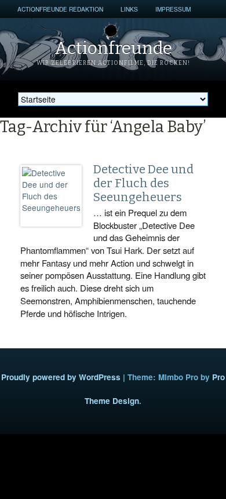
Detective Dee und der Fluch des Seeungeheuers (143, 183)
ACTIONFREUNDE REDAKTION (60, 9)
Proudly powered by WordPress (61, 377)
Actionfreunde (113, 48)
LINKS (129, 9)
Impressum (173, 9)
